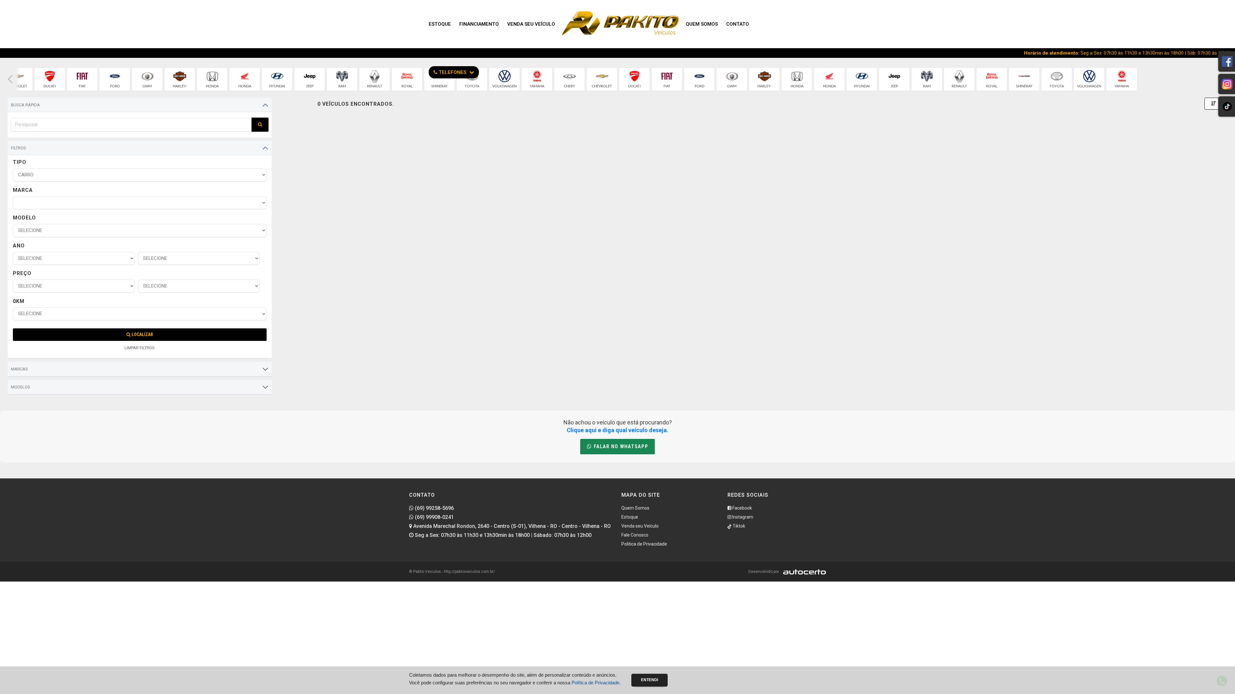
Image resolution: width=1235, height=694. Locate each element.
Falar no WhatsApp (620, 446)
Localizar (142, 334)
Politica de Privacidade (644, 544)
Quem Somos (702, 24)
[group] (49, 79)
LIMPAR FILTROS (139, 347)
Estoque (440, 24)
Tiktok (738, 526)
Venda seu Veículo (531, 24)
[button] (10, 79)
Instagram (742, 517)
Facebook (741, 508)
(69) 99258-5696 (434, 508)
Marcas (19, 369)
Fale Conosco (634, 535)
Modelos (20, 387)
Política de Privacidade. (596, 682)
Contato (737, 24)
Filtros (18, 148)
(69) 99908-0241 (434, 517)
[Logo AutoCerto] (803, 571)
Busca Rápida (25, 104)
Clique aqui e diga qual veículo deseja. (617, 430)
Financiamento (479, 24)
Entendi (649, 680)
